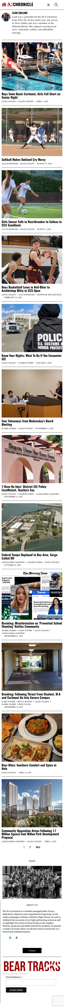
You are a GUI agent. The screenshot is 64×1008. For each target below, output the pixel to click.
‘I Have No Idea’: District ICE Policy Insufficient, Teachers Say (24, 488)
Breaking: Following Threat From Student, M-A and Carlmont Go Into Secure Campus (31, 695)
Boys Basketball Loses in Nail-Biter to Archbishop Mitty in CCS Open (26, 288)
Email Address (14, 977)
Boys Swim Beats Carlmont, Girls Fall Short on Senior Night (31, 95)
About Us (32, 905)
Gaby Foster (25, 630)
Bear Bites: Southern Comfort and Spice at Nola (29, 766)
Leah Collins (9, 101)
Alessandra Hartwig (47, 494)
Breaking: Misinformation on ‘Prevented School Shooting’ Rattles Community (32, 624)
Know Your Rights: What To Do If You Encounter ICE (32, 357)
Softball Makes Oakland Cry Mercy (24, 159)
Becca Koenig (25, 701)
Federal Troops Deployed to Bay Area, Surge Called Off (29, 556)
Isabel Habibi (9, 428)
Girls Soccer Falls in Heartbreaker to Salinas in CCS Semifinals (32, 223)
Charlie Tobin (25, 362)
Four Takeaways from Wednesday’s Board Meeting (27, 422)
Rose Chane (25, 704)
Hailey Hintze (25, 101)
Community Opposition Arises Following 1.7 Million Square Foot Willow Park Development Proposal (30, 834)
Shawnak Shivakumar (49, 294)
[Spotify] (10, 938)
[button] (56, 5)
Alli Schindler (10, 163)
